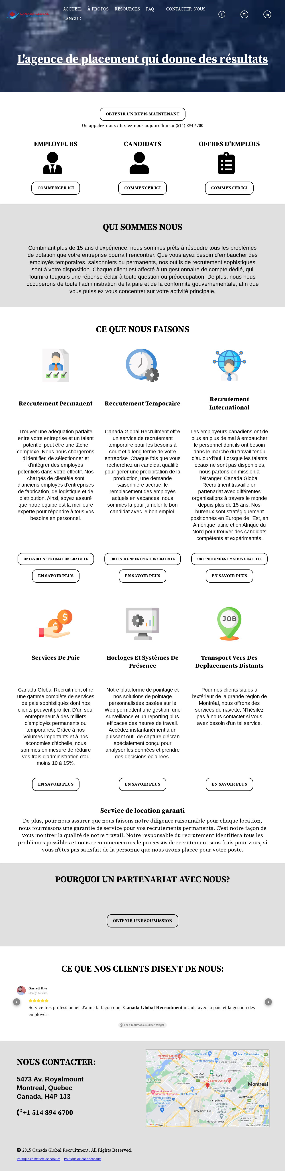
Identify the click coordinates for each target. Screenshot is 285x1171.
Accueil (72, 9)
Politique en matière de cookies (38, 1159)
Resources (127, 9)
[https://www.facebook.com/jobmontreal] (221, 14)
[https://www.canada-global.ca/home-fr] (28, 14)
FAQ (150, 9)
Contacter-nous (186, 9)
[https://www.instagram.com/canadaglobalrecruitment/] (244, 14)
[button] (16, 1001)
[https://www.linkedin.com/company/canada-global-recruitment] (267, 14)
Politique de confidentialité (82, 1159)
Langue (72, 19)
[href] (207, 1088)
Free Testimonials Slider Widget (144, 1025)
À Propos (98, 9)
